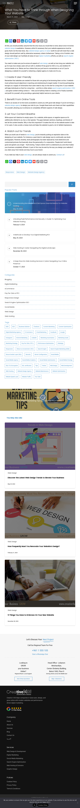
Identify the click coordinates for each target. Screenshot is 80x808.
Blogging (8, 279)
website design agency (12, 105)
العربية (9, 739)
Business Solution (24, 326)
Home (9, 721)
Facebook (53, 332)
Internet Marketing (21, 338)
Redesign (60, 343)
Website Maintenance (42, 371)
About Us (10, 725)
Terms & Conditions (13, 789)
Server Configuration (41, 354)
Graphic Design (12, 769)
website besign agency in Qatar (39, 51)
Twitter (44, 365)
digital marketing (45, 56)
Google (62, 332)
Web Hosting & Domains (15, 765)
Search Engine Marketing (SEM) (59, 349)
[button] (75, 2)
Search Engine (42, 349)
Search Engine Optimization (17, 302)
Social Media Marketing (15, 758)
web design (44, 63)
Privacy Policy (11, 785)
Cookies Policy (12, 782)
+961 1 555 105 (40, 650)
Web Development (66, 365)
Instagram (9, 338)
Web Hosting (9, 316)
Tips (36, 365)
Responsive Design (12, 298)
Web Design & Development (16, 751)
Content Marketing (49, 326)
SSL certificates (26, 365)
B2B (7, 326)
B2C (13, 326)
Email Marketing (41, 332)
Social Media (9, 307)
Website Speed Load (12, 376)
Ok (34, 805)
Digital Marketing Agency (13, 332)
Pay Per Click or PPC (12, 293)
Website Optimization (58, 371)
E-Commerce (29, 332)
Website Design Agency (36, 172)
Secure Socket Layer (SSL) (14, 354)
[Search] (72, 184)
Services (9, 728)
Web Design (26, 17)
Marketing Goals (63, 338)
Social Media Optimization (47, 360)
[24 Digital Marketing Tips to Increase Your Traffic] (40, 400)
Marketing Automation (47, 338)
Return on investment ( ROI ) (25, 349)
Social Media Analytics (29, 360)
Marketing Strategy (11, 343)
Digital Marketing (11, 284)
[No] (78, 803)
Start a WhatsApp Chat (40, 654)
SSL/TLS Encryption (12, 365)
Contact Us (10, 735)
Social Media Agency (12, 360)
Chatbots (36, 326)
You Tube (37, 376)
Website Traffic (26, 376)
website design (10, 48)
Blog (8, 732)
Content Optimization (65, 326)
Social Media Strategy (65, 360)
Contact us (60, 155)
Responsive (10, 172)
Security (28, 354)
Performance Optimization (46, 343)
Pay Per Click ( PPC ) (27, 343)
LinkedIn (34, 338)
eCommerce (9, 289)
